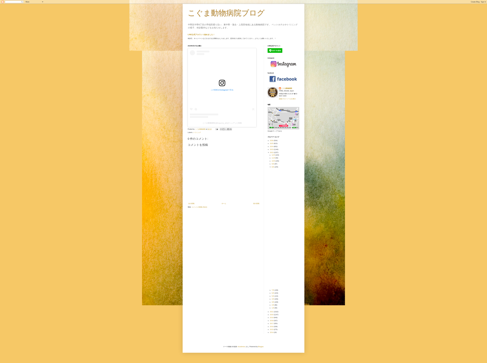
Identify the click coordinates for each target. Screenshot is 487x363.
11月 (273, 158)
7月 (273, 290)
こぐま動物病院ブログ (226, 13)
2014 (272, 332)
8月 (273, 167)
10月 (273, 161)
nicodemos (241, 347)
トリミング (197, 132)
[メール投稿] (216, 129)
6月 (273, 293)
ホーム (224, 203)
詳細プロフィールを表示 (287, 99)
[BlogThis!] (223, 129)
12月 (273, 155)
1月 (273, 308)
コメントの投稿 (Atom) (199, 207)
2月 (273, 305)
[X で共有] (226, 129)
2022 (272, 152)
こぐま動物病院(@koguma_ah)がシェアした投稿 (222, 123)
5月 (273, 296)
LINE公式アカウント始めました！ (201, 34)
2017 (272, 323)
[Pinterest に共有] (230, 129)
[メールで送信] (221, 129)
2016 (272, 326)
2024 (272, 146)
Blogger (260, 347)
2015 (272, 329)
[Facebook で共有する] (228, 129)
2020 (272, 315)
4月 (273, 299)
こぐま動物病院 (286, 88)
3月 (273, 302)
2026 (272, 140)
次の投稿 (191, 203)
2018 (272, 321)
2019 (272, 317)
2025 (272, 143)
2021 (272, 312)
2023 (272, 149)
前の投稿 (256, 203)
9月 (273, 164)
